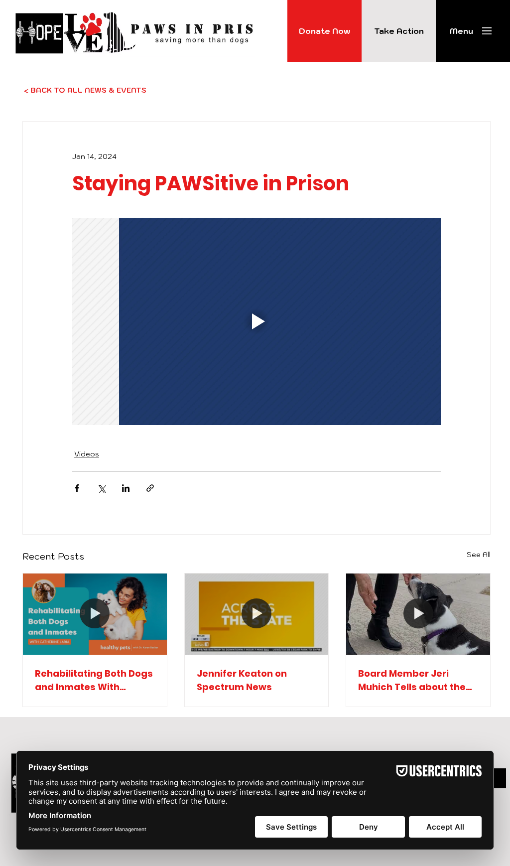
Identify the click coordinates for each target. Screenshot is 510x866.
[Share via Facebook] (77, 488)
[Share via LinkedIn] (125, 488)
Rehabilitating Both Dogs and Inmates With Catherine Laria (94, 680)
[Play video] (256, 321)
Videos (86, 453)
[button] (461, 31)
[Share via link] (150, 488)
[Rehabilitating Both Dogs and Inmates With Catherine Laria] (95, 614)
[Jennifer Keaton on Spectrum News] (257, 614)
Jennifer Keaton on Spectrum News (242, 680)
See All (479, 554)
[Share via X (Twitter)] (101, 488)
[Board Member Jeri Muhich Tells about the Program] (418, 614)
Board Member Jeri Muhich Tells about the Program (412, 680)
